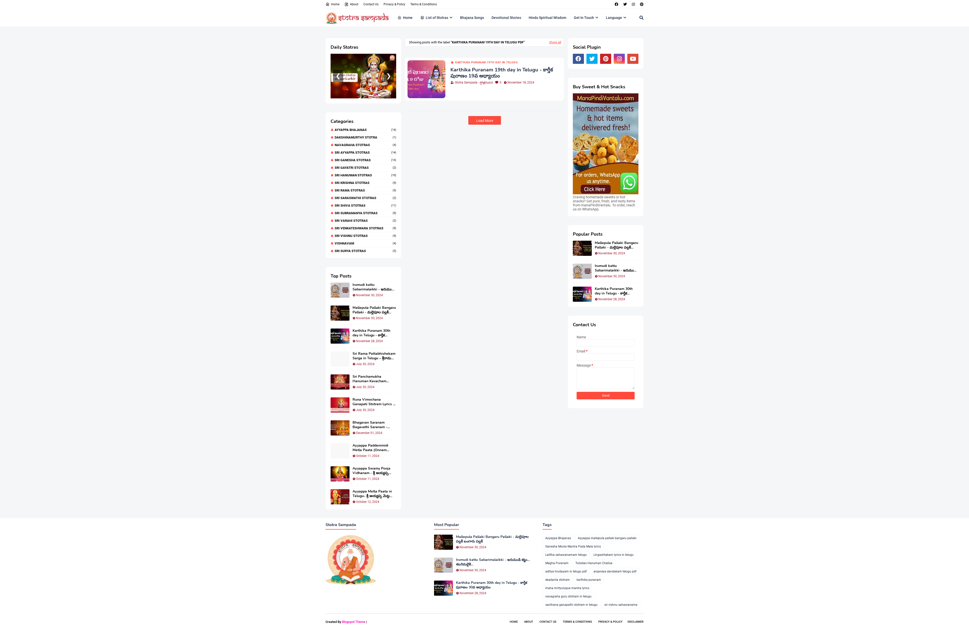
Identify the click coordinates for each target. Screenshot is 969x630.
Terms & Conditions (423, 4)
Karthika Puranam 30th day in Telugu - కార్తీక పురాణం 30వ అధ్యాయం (371, 333)
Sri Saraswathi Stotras (365, 198)
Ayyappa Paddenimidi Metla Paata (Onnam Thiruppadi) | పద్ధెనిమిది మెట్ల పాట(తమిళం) (374, 447)
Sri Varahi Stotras (365, 221)
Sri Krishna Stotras (365, 183)
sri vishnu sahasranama (620, 605)
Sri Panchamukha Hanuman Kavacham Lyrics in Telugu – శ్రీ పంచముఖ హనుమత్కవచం (372, 379)
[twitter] (625, 4)
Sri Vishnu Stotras (365, 236)
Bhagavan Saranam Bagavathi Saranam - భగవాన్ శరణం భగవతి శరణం (373, 424)
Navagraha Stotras (365, 145)
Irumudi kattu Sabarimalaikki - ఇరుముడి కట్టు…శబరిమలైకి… (373, 287)
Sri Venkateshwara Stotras (365, 228)
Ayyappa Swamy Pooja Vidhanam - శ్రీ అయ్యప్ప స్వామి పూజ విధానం (371, 470)
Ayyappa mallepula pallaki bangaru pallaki (607, 538)
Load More (484, 121)
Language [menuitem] (614, 18)
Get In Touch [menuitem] (584, 18)
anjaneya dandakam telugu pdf (615, 571)
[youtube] (632, 59)
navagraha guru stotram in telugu (568, 596)
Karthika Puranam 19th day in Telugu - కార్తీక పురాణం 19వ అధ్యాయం (501, 73)
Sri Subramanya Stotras (365, 213)
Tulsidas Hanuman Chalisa (593, 563)
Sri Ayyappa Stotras (365, 152)
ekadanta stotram (557, 580)
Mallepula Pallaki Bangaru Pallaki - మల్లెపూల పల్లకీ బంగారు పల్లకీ (374, 310)
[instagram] (633, 4)
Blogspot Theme (353, 622)
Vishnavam (365, 243)
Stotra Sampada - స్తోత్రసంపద (474, 82)
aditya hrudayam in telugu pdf (566, 571)
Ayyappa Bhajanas (365, 130)
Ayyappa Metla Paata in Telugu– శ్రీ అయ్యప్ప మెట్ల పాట (372, 493)
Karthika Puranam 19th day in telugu (486, 62)
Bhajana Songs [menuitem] (472, 18)
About (354, 4)
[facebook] (616, 4)
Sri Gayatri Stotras (365, 168)
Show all (555, 42)
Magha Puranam (557, 563)
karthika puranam (589, 580)
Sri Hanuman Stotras (365, 175)
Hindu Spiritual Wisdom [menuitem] (547, 18)
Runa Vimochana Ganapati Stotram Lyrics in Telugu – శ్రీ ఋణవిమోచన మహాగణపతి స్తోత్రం (374, 401)
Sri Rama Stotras (365, 190)
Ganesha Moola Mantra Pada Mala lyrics (573, 546)
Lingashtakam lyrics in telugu (614, 555)
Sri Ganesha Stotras (365, 160)
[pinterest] (641, 4)
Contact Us (371, 4)
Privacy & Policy (394, 4)
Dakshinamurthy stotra (365, 137)
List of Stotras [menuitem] (437, 18)
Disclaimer (635, 621)
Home (335, 4)
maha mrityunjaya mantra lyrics (567, 588)
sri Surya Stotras (365, 251)
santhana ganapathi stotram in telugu (571, 605)
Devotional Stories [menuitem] (506, 18)
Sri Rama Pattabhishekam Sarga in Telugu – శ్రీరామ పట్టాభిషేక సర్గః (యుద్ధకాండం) (374, 356)
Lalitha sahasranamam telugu (566, 555)
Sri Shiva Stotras (365, 205)
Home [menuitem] (408, 18)
